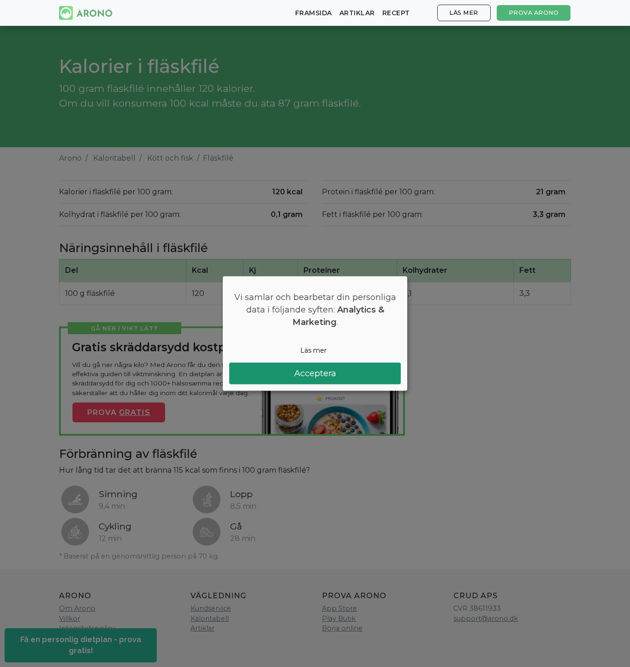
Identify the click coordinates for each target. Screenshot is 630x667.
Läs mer (463, 12)
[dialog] (315, 333)
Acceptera (315, 373)
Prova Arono (534, 12)
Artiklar (357, 13)
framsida (313, 13)
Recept (396, 13)
